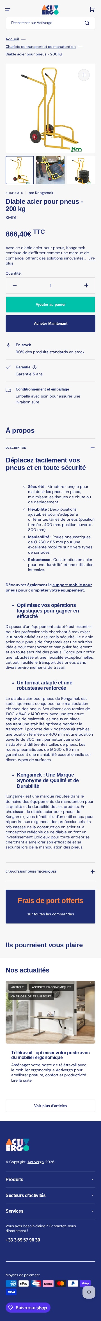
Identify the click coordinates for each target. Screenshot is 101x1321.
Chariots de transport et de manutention (41, 47)
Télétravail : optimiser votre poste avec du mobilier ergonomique (50, 1055)
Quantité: (14, 273)
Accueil (12, 39)
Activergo (35, 1161)
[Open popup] (34, 367)
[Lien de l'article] (50, 1037)
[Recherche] (88, 23)
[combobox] (50, 23)
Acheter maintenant (50, 323)
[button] (8, 9)
